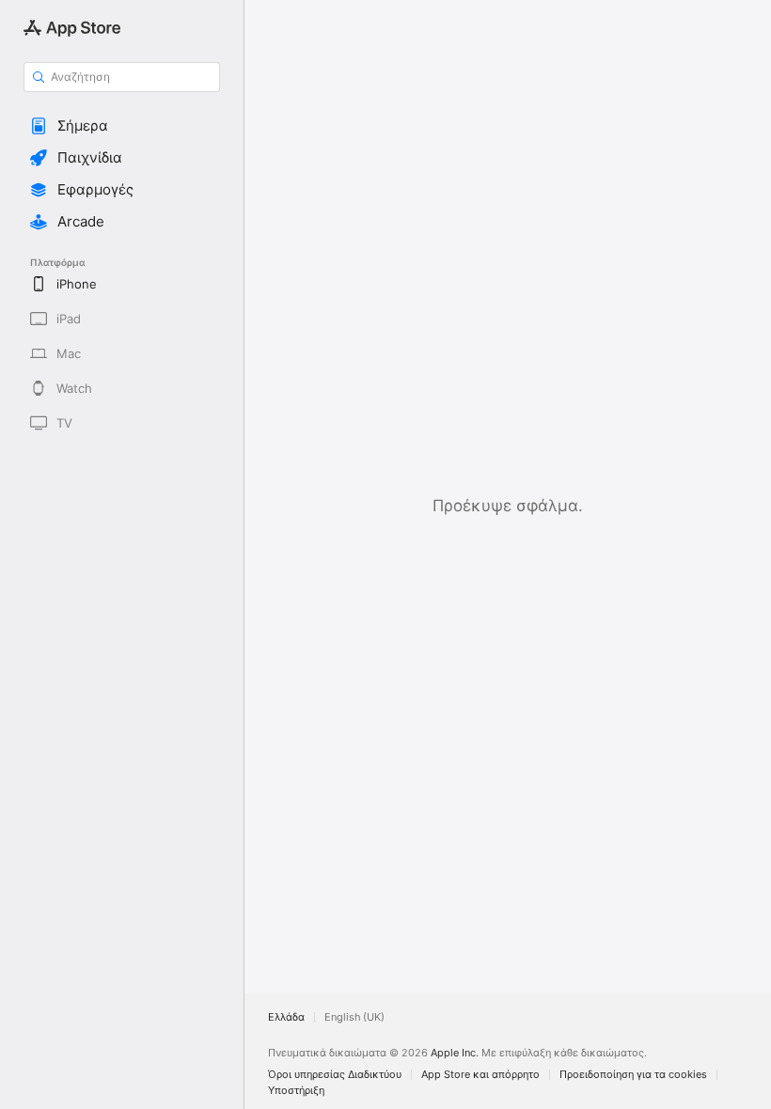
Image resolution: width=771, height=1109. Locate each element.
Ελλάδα (286, 1017)
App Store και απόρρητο (480, 1075)
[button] (121, 126)
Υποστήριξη (296, 1091)
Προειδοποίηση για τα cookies (633, 1075)
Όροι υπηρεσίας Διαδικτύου (334, 1075)
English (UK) (354, 1017)
